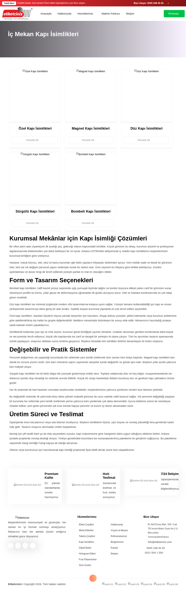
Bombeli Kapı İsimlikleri (91, 211)
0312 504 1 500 (154, 552)
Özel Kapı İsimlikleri (35, 128)
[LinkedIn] (18, 546)
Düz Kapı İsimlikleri (146, 128)
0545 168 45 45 (155, 3)
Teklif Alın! (9, 3)
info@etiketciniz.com (160, 542)
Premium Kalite (51, 475)
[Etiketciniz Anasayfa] (17, 13)
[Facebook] (11, 546)
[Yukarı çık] (93, 578)
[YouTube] (25, 546)
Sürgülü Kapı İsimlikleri (35, 211)
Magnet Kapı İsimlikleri (91, 128)
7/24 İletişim (170, 474)
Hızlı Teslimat (109, 475)
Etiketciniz (14, 584)
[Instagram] (33, 546)
